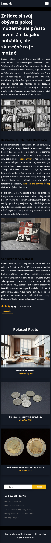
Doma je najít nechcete (14, 505)
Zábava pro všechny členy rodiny (18, 509)
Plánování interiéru (25, 370)
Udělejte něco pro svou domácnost (19, 513)
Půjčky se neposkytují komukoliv (25, 417)
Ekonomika (7, 311)
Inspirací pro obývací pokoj (36, 183)
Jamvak (6, 3)
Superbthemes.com (25, 537)
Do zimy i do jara (11, 517)
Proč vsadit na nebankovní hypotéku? (25, 467)
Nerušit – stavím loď (12, 501)
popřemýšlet (25, 158)
